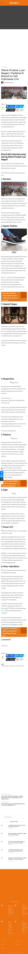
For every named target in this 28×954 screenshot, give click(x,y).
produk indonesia (19, 665)
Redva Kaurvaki (9, 82)
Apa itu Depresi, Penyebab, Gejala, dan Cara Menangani (17, 834)
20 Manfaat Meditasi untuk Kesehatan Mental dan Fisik (15, 850)
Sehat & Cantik (11, 828)
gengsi (3, 610)
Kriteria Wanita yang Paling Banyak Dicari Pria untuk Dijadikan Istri (13, 804)
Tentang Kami (18, 944)
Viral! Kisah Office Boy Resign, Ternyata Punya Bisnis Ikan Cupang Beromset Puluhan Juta (12, 797)
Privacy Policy (18, 940)
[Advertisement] (14, 15)
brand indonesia (5, 665)
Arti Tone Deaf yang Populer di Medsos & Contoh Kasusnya (16, 842)
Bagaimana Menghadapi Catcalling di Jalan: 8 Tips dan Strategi (17, 858)
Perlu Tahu (4, 67)
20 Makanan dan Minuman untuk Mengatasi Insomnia (16, 826)
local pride (12, 665)
